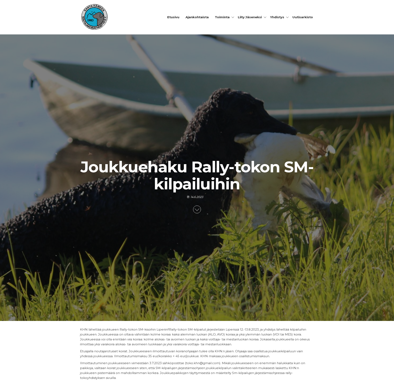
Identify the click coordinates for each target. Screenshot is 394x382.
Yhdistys (277, 17)
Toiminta (222, 17)
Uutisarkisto (302, 17)
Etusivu (173, 17)
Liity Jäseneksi (250, 17)
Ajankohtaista (197, 17)
